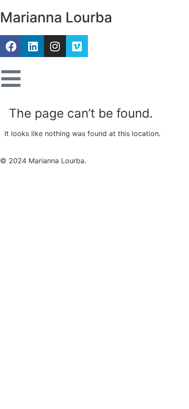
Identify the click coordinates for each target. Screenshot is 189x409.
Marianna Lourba (56, 17)
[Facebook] (11, 46)
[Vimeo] (77, 46)
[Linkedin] (33, 46)
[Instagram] (55, 46)
